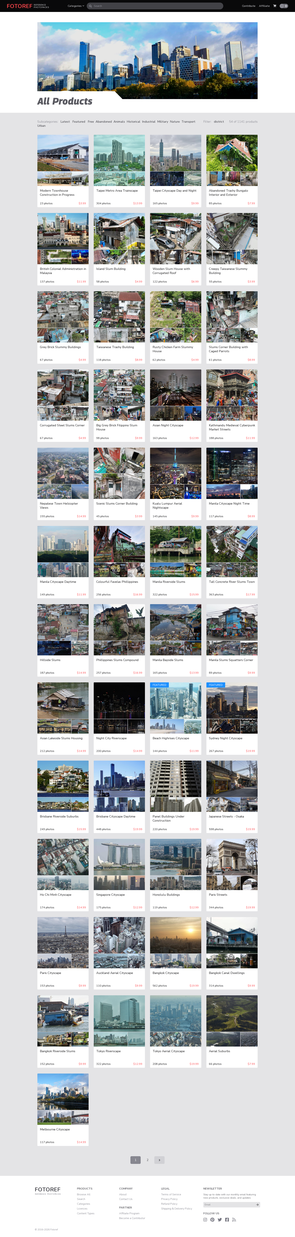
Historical (133, 122)
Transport (188, 122)
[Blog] (234, 1220)
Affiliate (264, 6)
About (123, 1194)
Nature (175, 122)
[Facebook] (227, 1220)
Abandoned (104, 122)
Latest (65, 122)
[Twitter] (220, 1220)
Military (162, 122)
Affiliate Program (129, 1213)
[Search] (90, 6)
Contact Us (125, 1199)
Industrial (149, 122)
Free (91, 122)
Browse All (83, 1194)
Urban (41, 126)
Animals (119, 122)
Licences (82, 1209)
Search (81, 1199)
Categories (75, 6)
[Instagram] (205, 1220)
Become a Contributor (132, 1218)
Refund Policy (169, 1204)
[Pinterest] (212, 1220)
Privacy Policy (169, 1199)
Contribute (249, 6)
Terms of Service (171, 1194)
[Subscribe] (257, 1204)
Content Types (85, 1213)
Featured (78, 122)
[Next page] (159, 1160)
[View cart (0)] (274, 6)
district (219, 122)
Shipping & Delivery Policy (176, 1209)
